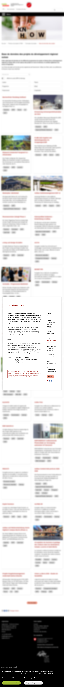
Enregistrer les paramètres (33, 683)
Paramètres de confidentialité (8, 667)
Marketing (29, 678)
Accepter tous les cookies (11, 683)
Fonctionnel (17, 678)
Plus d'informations (49, 673)
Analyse (38, 678)
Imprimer (50, 376)
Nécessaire (7, 678)
